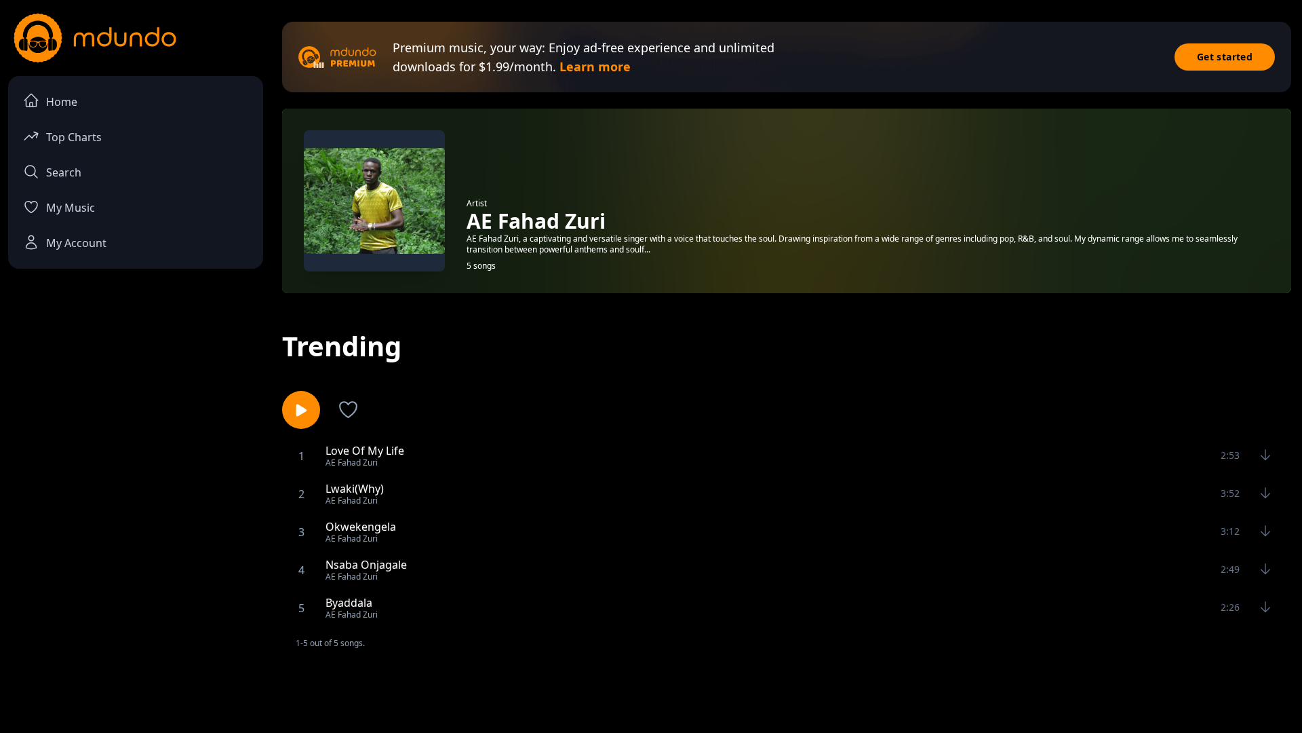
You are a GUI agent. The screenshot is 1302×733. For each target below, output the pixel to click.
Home (61, 101)
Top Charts (74, 137)
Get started (1224, 56)
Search (63, 172)
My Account (76, 243)
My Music (70, 207)
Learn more (595, 66)
